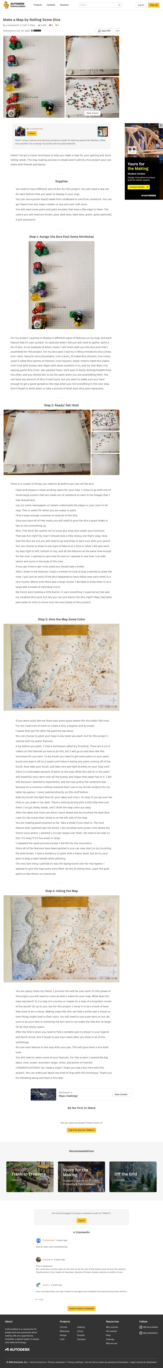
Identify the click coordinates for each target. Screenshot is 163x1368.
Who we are (111, 1343)
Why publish (112, 1327)
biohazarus (47, 1259)
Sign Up (154, 5)
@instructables (150, 1327)
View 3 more (92, 113)
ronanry (46, 1285)
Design (63, 1335)
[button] (117, 30)
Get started (111, 1331)
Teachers (64, 4)
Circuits (63, 1327)
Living (80, 1331)
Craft (24, 25)
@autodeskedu (150, 1332)
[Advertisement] (144, 161)
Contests (51, 4)
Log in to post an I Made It (81, 1130)
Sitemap (110, 1339)
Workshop (64, 1331)
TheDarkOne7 (48, 1240)
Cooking (81, 1327)
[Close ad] (161, 125)
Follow (31, 133)
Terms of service (38, 1362)
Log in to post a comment (81, 1308)
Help (108, 1335)
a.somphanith (12, 25)
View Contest (121, 1094)
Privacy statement (56, 1362)
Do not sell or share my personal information (106, 1362)
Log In (141, 5)
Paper (32, 25)
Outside (81, 1335)
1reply (40, 1299)
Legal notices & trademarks (143, 1362)
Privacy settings (75, 1362)
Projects (38, 4)
